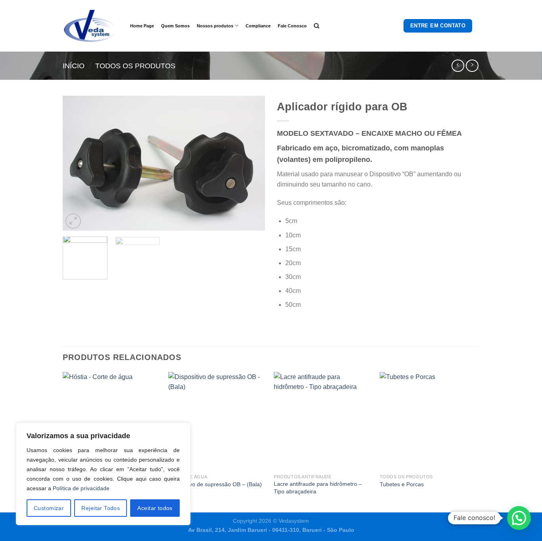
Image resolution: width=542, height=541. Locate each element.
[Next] (251, 163)
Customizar (49, 508)
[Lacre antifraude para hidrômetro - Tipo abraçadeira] (323, 421)
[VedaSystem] (90, 25)
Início (74, 66)
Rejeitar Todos (100, 508)
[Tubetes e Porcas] (429, 421)
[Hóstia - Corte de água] (112, 421)
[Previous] (76, 163)
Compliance (258, 25)
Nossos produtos (215, 25)
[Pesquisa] (316, 26)
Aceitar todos (154, 508)
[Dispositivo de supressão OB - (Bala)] (217, 421)
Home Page (142, 25)
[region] (103, 474)
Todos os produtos (135, 66)
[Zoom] (73, 221)
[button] (519, 518)
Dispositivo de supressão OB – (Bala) (215, 484)
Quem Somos (175, 25)
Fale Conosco (292, 25)
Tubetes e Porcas (402, 484)
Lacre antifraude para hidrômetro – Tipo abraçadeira (318, 488)
